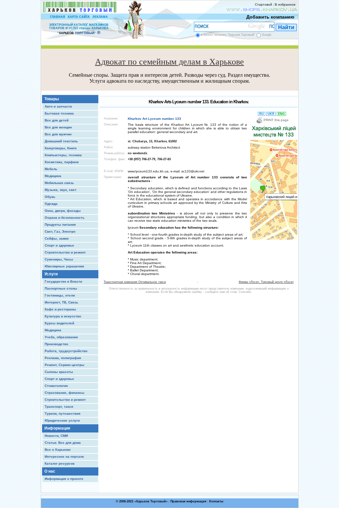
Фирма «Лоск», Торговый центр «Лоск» (266, 282)
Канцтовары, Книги (60, 148)
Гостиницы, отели (60, 295)
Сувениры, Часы (59, 259)
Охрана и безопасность (64, 217)
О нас (49, 471)
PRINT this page (276, 120)
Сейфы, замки (57, 238)
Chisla (178, 505)
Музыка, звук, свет (60, 190)
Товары (51, 99)
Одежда (51, 204)
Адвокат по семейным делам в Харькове (169, 62)
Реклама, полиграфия (63, 358)
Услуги (51, 274)
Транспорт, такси (59, 406)
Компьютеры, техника (63, 155)
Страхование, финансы (64, 392)
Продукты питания (60, 224)
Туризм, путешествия (62, 413)
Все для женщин (58, 127)
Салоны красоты (59, 372)
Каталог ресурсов (59, 463)
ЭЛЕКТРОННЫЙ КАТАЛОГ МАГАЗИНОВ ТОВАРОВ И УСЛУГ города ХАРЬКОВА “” (79, 29)
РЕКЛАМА (100, 17)
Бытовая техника (59, 113)
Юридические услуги (62, 420)
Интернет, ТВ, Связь (61, 302)
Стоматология (56, 386)
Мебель (51, 169)
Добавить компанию (270, 17)
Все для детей (57, 120)
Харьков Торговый (151, 501)
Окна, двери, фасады (63, 210)
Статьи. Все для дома (63, 442)
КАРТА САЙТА (79, 17)
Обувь (50, 197)
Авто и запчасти (58, 106)
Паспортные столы (61, 288)
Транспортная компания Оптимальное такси (135, 282)
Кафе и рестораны (60, 309)
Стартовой (263, 4)
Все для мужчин (58, 134)
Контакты (216, 501)
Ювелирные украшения (64, 266)
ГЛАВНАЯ (57, 17)
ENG (281, 113)
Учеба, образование (61, 337)
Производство (56, 344)
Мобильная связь (59, 183)
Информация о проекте (64, 479)
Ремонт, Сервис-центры (64, 365)
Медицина (53, 176)
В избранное (285, 4)
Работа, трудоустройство (66, 351)
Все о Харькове (58, 449)
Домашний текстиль (61, 141)
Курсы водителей (59, 323)
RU (261, 113)
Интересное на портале (64, 456)
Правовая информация (188, 501)
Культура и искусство (63, 316)
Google (266, 34)
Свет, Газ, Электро (60, 231)
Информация (57, 428)
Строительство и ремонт (65, 252)
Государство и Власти (63, 281)
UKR (270, 113)
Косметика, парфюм (61, 162)
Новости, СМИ (56, 436)
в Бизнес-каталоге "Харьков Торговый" (228, 34)
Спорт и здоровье (59, 245)
